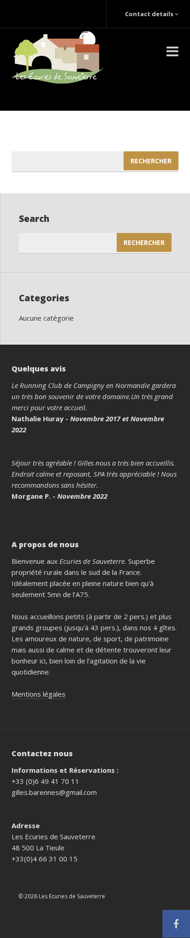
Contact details (149, 14)
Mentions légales (38, 694)
